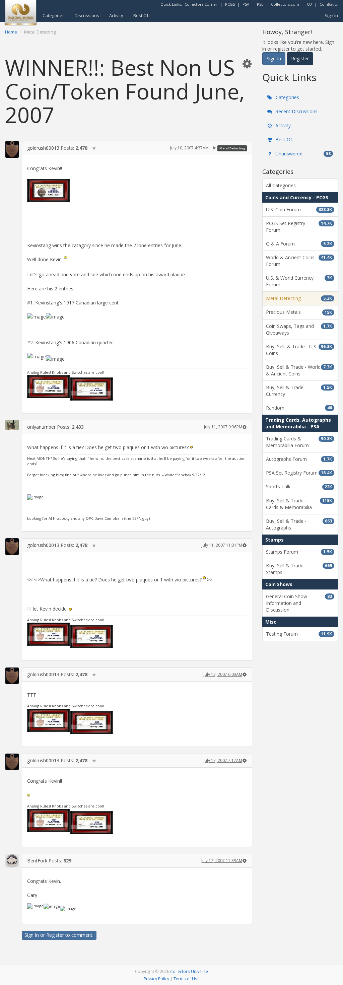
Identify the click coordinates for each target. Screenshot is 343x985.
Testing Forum (299, 634)
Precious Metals (299, 312)
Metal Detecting (232, 148)
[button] (247, 63)
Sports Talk (299, 486)
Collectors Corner (201, 4)
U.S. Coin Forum (299, 209)
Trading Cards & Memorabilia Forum (299, 441)
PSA (246, 4)
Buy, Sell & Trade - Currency (299, 390)
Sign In (331, 15)
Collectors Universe (189, 971)
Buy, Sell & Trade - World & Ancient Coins (299, 370)
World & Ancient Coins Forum (299, 260)
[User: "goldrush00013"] (12, 149)
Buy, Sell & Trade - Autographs (299, 524)
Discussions (87, 15)
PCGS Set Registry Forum (299, 226)
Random (299, 408)
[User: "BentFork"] (12, 860)
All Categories (281, 185)
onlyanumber (41, 427)
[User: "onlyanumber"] (12, 425)
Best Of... (142, 15)
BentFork (37, 860)
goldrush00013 (43, 148)
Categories (54, 15)
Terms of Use (187, 978)
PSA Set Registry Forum (299, 473)
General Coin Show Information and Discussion (299, 603)
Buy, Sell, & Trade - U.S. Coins (299, 349)
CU (309, 4)
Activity (116, 15)
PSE (260, 4)
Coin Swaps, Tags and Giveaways (299, 329)
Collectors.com (285, 4)
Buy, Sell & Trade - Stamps (299, 568)
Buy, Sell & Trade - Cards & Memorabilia (299, 503)
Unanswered (302, 153)
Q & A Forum (299, 243)
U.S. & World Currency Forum (299, 281)
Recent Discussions (296, 111)
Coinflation (330, 4)
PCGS (230, 4)
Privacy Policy (156, 978)
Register (55, 935)
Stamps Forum (299, 552)
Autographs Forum (299, 459)
